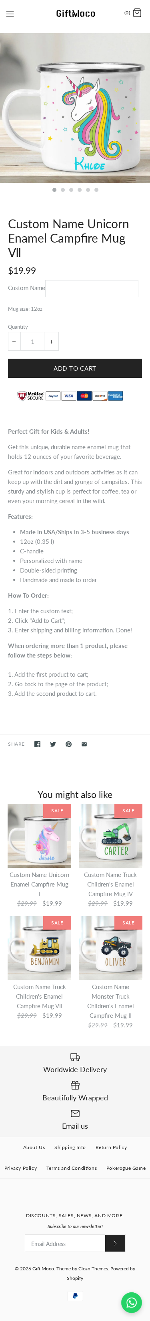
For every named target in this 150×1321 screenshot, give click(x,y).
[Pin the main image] (69, 744)
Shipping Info (70, 1147)
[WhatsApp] (131, 1302)
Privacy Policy (20, 1168)
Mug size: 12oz (25, 309)
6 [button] (96, 191)
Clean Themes (93, 1269)
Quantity (18, 327)
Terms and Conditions (71, 1168)
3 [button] (71, 191)
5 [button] (88, 191)
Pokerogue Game (126, 1168)
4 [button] (79, 191)
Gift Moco (43, 1269)
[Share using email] (84, 744)
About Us (34, 1147)
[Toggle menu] (10, 13)
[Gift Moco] (75, 13)
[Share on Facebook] (37, 744)
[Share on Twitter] (53, 744)
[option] (75, 108)
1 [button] (54, 191)
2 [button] (62, 191)
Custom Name (26, 287)
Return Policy (111, 1147)
